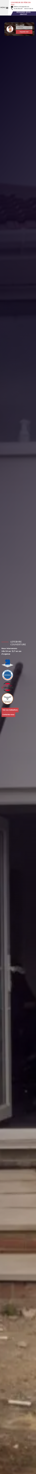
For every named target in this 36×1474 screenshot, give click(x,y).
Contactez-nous (8, 715)
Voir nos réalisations (10, 710)
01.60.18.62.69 (18, 8)
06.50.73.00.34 (28, 8)
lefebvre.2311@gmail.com (21, 6)
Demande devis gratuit (23, 13)
